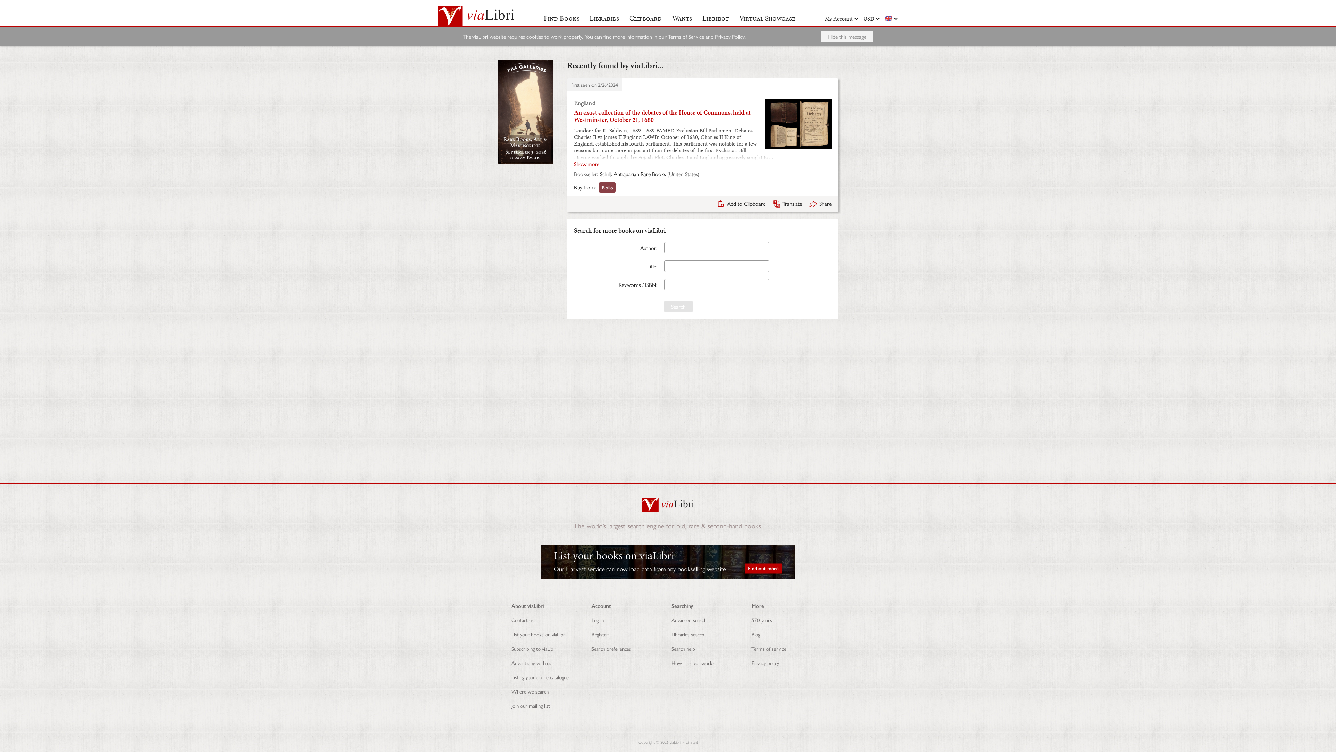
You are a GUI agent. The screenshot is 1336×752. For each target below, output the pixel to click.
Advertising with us (531, 662)
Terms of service (769, 648)
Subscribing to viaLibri (534, 648)
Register (600, 634)
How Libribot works (693, 662)
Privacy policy (765, 662)
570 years (762, 620)
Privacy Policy (730, 36)
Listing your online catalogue (540, 677)
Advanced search (688, 620)
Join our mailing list (530, 705)
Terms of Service (686, 36)
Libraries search (687, 634)
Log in (597, 620)
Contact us (522, 620)
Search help (683, 648)
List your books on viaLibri (538, 634)
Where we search (530, 691)
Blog (756, 634)
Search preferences (611, 648)
